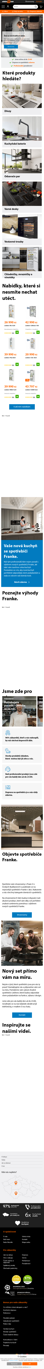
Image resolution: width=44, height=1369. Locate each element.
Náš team (6, 1239)
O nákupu (4, 1157)
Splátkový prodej (9, 1265)
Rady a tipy (7, 1324)
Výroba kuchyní (8, 1329)
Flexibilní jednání (9, 1318)
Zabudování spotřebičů (11, 1321)
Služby (3, 1160)
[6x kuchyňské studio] (33, 1215)
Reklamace (26, 1261)
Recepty (6, 1345)
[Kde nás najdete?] (22, 1188)
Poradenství (26, 1263)
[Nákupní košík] (42, 7)
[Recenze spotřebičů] (11, 1207)
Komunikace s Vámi (10, 1340)
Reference (6, 1313)
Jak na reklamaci (6, 1163)
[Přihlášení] (7, 7)
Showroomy (29, 1)
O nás (3, 1166)
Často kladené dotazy (10, 1335)
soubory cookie (13, 1360)
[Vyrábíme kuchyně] (22, 1223)
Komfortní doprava (9, 1310)
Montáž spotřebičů (9, 1332)
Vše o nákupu (8, 1258)
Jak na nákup (8, 1255)
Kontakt (39, 1)
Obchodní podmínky (10, 1268)
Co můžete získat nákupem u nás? (15, 1307)
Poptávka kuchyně (9, 1342)
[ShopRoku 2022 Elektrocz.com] (20, 1287)
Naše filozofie (8, 1242)
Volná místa (26, 1236)
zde (30, 1367)
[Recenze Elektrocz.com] (16, 1279)
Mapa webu (26, 1242)
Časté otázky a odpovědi (8, 1261)
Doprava (25, 1255)
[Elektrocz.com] (7, 1)
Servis (24, 1258)
